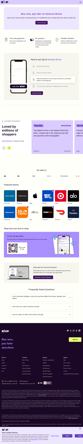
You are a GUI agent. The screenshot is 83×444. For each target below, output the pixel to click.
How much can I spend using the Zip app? (25, 306)
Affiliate (45, 362)
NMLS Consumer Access (73, 418)
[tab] (53, 66)
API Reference (46, 368)
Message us (25, 381)
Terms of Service (67, 368)
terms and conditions (42, 394)
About (3, 360)
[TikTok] (76, 331)
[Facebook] (68, 331)
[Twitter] (71, 331)
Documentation (46, 365)
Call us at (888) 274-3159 (10, 381)
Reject (67, 435)
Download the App (26, 373)
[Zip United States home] (4, 2)
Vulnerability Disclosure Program (71, 373)
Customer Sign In (26, 371)
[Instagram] (74, 331)
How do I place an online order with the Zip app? (28, 314)
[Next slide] (9, 148)
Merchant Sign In (47, 371)
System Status (66, 365)
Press (3, 371)
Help (64, 360)
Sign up (75, 339)
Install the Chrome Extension (43, 277)
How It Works (25, 360)
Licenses (65, 371)
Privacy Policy (66, 362)
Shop (23, 362)
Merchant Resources (47, 376)
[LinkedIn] (79, 331)
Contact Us (4, 365)
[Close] (80, 429)
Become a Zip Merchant (48, 360)
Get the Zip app (41, 22)
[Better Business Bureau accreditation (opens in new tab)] (48, 382)
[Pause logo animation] (76, 176)
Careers (3, 362)
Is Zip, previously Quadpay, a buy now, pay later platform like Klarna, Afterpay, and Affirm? (38, 297)
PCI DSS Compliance (48, 373)
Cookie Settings (55, 435)
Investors (4, 368)
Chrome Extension (26, 368)
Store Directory (25, 365)
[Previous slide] (4, 148)
